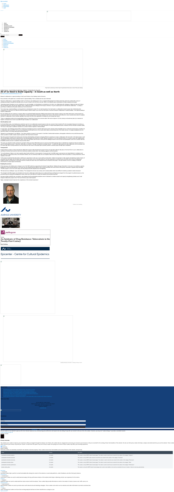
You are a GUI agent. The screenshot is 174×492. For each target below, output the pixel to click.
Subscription (6, 5)
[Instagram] (2, 10)
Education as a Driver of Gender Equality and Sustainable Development (19, 392)
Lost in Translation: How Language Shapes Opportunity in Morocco (18, 391)
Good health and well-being (15, 90)
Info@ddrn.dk (43, 407)
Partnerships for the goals (34, 90)
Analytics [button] (3, 478)
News (5, 23)
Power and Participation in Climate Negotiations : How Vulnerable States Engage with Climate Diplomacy (27, 396)
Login (4, 7)
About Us (6, 29)
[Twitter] (1, 10)
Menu (3, 36)
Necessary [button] (3, 445)
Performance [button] (4, 474)
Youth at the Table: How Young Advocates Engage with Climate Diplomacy (20, 393)
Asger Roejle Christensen (8, 93)
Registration (6, 6)
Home (4, 3)
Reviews (6, 24)
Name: (2, 419)
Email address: (4, 423)
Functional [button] (3, 470)
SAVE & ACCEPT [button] (4, 490)
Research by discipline (9, 27)
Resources (6, 28)
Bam (40, 429)
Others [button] (2, 486)
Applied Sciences (4, 90)
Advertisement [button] (4, 482)
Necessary (4, 447)
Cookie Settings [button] (4, 432)
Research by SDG (8, 25)
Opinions (25, 90)
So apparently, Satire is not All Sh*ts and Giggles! (14, 395)
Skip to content (4, 1)
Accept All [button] (10, 432)
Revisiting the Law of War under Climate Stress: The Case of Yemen (19, 389)
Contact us (6, 31)
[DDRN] (89, 20)
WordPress (34, 429)
